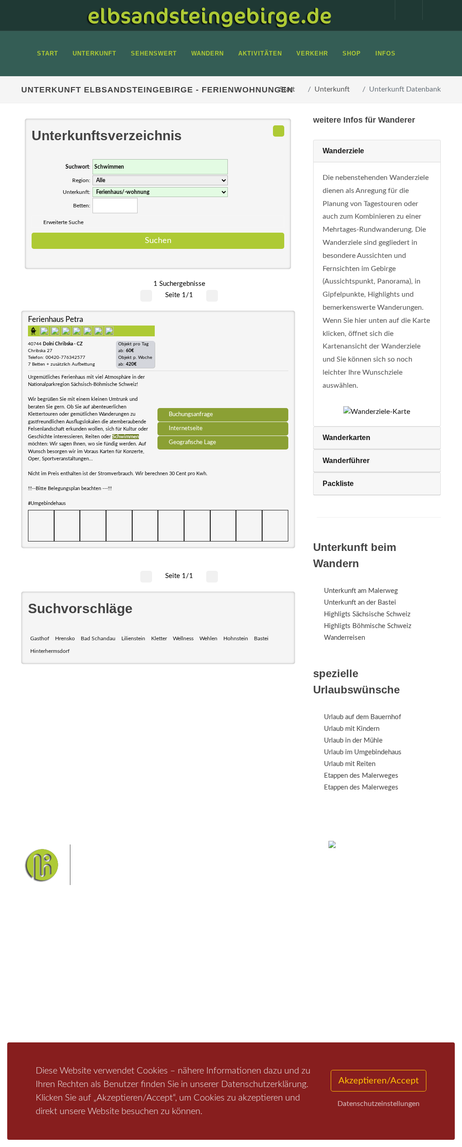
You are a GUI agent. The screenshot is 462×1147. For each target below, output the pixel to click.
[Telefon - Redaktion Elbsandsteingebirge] (404, 10)
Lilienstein (133, 638)
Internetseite (186, 428)
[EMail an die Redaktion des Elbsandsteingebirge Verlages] (432, 10)
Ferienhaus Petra (55, 319)
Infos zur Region (55, 987)
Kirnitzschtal (255, 1016)
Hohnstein (235, 638)
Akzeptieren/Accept (378, 1080)
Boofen (209, 1030)
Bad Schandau (98, 638)
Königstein (217, 1016)
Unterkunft (332, 89)
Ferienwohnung (127, 994)
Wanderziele (343, 151)
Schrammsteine (227, 988)
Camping (117, 1018)
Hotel (112, 971)
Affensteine (184, 988)
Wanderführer (346, 460)
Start (287, 89)
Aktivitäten (48, 1026)
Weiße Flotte (271, 988)
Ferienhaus (120, 1006)
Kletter (159, 638)
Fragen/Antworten (59, 971)
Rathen (248, 1002)
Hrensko (65, 638)
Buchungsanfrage (191, 414)
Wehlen (208, 638)
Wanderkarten (346, 437)
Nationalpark (242, 974)
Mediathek (48, 1003)
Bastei (261, 638)
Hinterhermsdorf (49, 651)
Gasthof (39, 638)
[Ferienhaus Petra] (222, 362)
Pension (116, 983)
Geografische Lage (192, 442)
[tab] (377, 151)
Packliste (338, 483)
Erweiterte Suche (63, 222)
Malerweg (205, 974)
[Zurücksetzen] (278, 131)
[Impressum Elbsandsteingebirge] (377, 10)
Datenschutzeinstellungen (378, 1103)
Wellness (183, 638)
